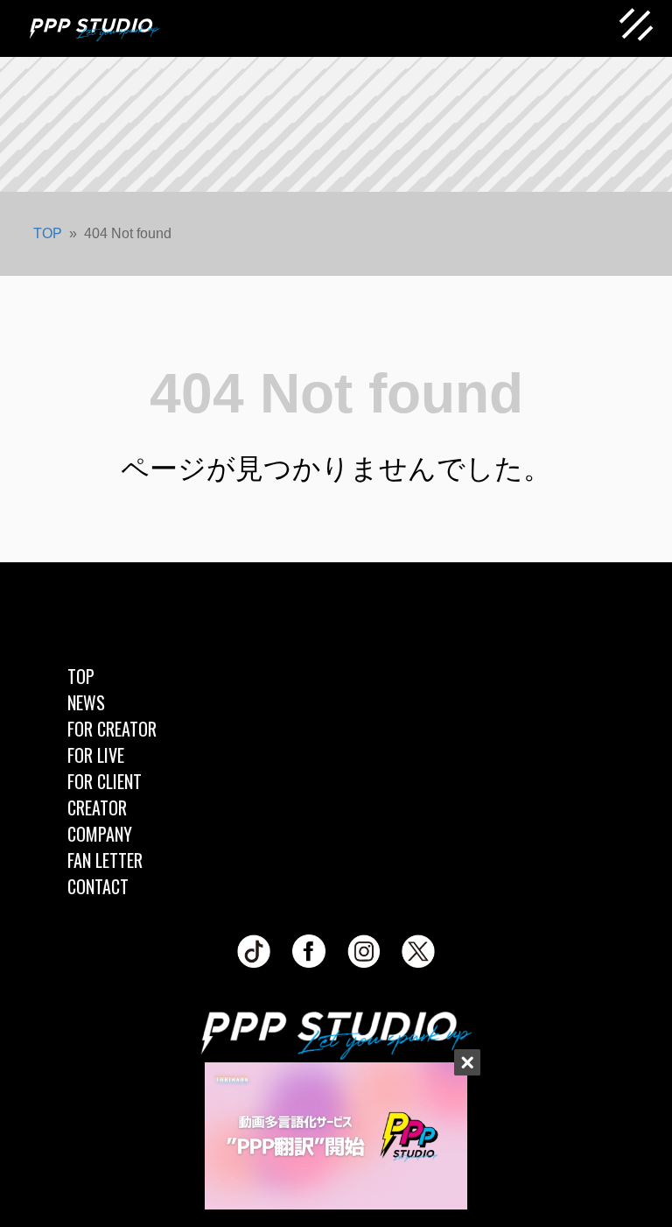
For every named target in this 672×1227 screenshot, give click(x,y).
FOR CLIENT (104, 781)
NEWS (86, 702)
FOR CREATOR (112, 729)
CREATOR (97, 807)
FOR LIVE (95, 755)
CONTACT (98, 886)
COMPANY (99, 834)
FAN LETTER (105, 860)
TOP (80, 676)
